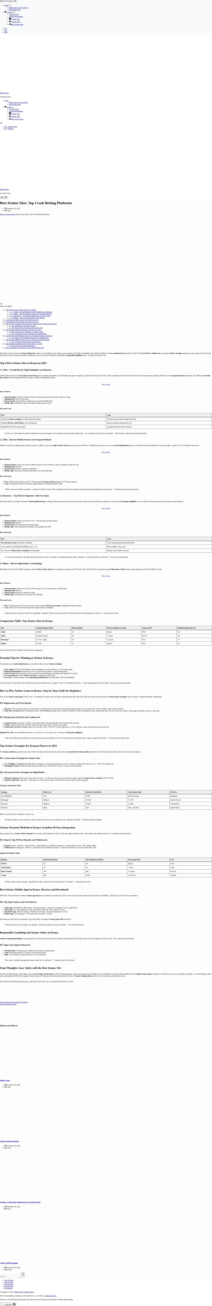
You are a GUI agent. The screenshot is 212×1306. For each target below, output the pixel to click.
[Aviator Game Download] (42, 1137)
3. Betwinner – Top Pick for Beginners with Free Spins (31, 316)
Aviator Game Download (9, 1141)
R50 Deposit (8, 1284)
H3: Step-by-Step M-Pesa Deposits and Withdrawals (30, 338)
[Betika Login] (42, 1076)
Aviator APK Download (9, 1263)
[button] (106, 123)
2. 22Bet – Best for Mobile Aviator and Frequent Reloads (32, 314)
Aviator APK (15, 116)
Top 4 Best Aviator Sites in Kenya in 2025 (21, 310)
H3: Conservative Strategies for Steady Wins (27, 332)
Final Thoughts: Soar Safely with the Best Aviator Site (25, 348)
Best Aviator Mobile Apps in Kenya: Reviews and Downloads (28, 340)
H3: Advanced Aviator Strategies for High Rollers (29, 334)
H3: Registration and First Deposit (24, 326)
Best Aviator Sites (17, 119)
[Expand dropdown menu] (9, 101)
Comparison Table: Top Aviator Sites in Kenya (22, 320)
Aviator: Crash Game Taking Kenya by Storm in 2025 (20, 1202)
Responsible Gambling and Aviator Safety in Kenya (24, 344)
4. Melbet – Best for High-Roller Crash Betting (28, 318)
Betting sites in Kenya (18, 103)
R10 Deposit (8, 1286)
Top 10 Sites (8, 1282)
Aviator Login (14, 109)
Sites (6, 101)
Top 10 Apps (8, 1280)
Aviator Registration (16, 111)
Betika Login (5, 1080)
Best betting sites (15, 104)
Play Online (106, 384)
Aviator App (15, 114)
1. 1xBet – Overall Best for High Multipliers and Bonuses (32, 312)
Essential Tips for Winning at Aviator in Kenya (22, 322)
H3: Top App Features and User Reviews (26, 342)
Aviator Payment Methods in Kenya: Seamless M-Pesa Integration (29, 336)
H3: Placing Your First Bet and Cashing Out (27, 328)
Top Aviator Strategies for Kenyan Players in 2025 (23, 330)
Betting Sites (4, 93)
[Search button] (23, 1275)
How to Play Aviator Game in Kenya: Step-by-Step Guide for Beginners (31, 324)
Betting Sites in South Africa (24, 1292)
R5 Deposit (8, 1288)
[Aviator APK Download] (42, 1259)
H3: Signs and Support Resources (23, 346)
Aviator (9, 107)
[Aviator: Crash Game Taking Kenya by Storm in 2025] (42, 1198)
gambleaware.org (50, 1296)
